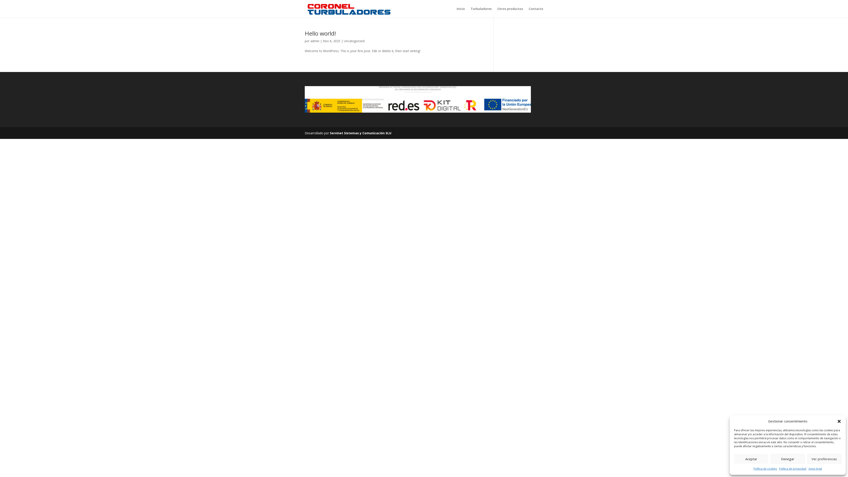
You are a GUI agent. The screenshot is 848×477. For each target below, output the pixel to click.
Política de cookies (765, 469)
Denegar (787, 459)
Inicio (461, 9)
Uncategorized (354, 41)
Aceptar (751, 459)
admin (314, 41)
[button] (839, 421)
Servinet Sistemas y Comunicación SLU (360, 133)
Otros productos (510, 9)
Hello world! (320, 33)
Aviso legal (815, 469)
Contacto (536, 9)
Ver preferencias (824, 459)
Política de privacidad (792, 469)
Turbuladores (481, 9)
